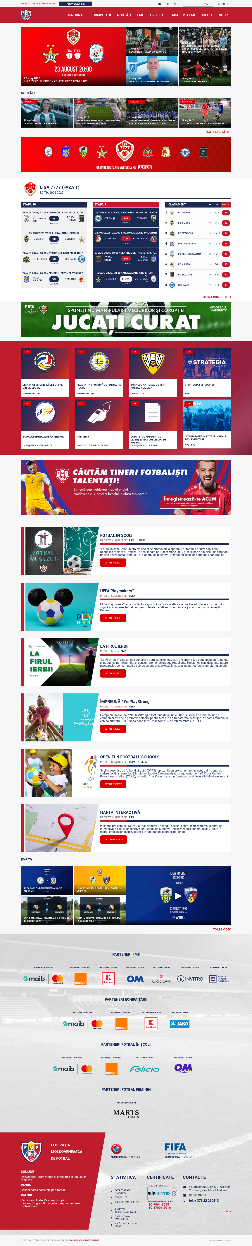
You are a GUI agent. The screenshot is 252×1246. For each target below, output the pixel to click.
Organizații (137, 393)
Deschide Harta (114, 839)
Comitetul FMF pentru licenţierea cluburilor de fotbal (148, 439)
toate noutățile (218, 132)
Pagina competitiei (216, 297)
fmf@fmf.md (197, 1195)
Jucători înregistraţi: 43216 (126, 1210)
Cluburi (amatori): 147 (127, 1203)
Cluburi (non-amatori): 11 (122, 1217)
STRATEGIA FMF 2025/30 (200, 384)
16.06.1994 (188, 1157)
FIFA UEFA (190, 445)
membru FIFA (172, 1157)
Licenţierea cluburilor (144, 445)
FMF (187, 393)
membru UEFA (119, 1157)
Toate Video (222, 929)
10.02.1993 (135, 1157)
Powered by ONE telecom (220, 1241)
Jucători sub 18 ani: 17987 (126, 1225)
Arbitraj (83, 436)
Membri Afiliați (31, 393)
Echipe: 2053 (122, 1197)
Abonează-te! (76, 3)
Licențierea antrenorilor (37, 445)
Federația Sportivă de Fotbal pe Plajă (99, 386)
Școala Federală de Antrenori (43, 436)
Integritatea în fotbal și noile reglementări (206, 438)
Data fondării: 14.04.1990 (123, 1191)
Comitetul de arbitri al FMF (92, 445)
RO (223, 4)
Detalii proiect (113, 562)
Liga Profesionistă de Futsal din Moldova (43, 386)
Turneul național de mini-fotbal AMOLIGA (148, 386)
